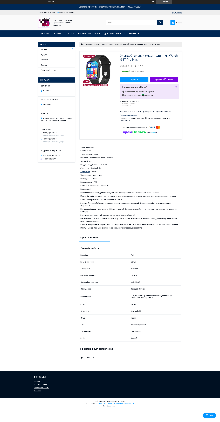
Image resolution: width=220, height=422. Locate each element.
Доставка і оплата (48, 70)
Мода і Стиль (107, 44)
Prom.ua (122, 401)
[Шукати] (160, 22)
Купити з (159, 79)
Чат (211, 415)
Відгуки (44, 54)
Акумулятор (85, 172)
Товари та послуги (92, 44)
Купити (134, 79)
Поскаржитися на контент (104, 403)
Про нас (70, 34)
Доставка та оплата (114, 34)
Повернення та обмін (89, 34)
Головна (44, 34)
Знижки (57, 34)
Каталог (44, 49)
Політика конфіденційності (124, 403)
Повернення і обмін (41, 388)
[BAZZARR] (44, 27)
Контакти (134, 34)
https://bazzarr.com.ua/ (51, 155)
